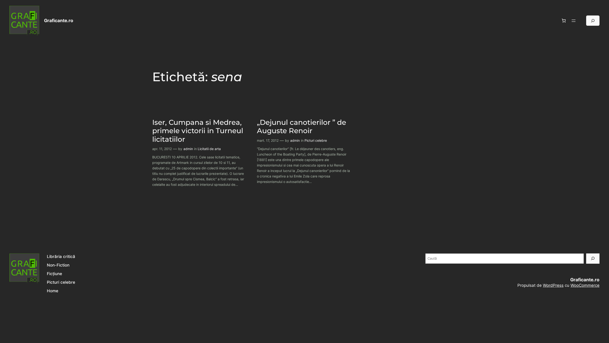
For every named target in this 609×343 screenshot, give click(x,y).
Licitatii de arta (209, 149)
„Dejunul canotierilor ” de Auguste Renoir (301, 126)
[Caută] (592, 258)
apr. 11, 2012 (162, 149)
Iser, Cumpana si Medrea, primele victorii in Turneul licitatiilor (197, 130)
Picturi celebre (315, 140)
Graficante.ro (58, 20)
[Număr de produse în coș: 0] (564, 21)
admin (188, 149)
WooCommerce (584, 285)
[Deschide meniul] (573, 21)
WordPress (553, 285)
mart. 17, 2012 (268, 140)
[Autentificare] (582, 21)
